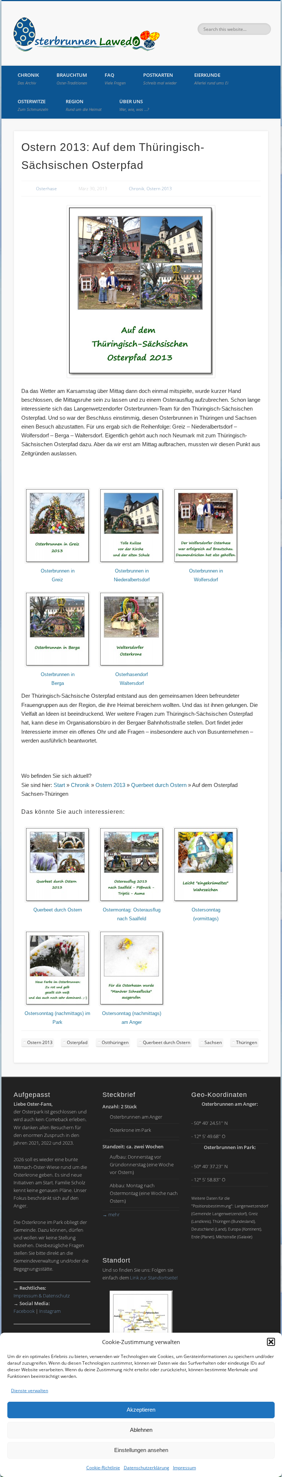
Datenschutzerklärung (146, 1468)
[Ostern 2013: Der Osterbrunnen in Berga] (57, 665)
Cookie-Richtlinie (103, 1468)
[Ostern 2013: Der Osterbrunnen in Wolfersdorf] (205, 561)
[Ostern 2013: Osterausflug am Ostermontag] (131, 900)
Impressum (184, 1468)
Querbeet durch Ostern (159, 785)
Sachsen (213, 1042)
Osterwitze (33, 105)
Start (59, 785)
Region (84, 105)
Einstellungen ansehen (141, 1450)
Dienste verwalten (29, 1390)
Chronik (28, 79)
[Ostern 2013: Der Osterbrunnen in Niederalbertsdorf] (131, 561)
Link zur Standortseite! (154, 1277)
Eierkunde (211, 79)
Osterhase (46, 188)
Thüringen (246, 1042)
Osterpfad (77, 1042)
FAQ (115, 79)
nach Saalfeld (131, 918)
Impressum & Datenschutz (42, 1295)
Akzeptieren (141, 1409)
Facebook (24, 1311)
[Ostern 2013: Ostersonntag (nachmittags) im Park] (57, 1004)
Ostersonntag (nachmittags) (131, 1013)
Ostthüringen (115, 1042)
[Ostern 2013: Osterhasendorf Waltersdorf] (131, 665)
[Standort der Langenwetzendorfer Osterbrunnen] (141, 1327)
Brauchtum (72, 79)
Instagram (50, 1311)
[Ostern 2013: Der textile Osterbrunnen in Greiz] (57, 561)
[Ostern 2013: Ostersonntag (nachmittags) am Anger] (131, 1004)
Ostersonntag (206, 910)
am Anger (132, 1022)
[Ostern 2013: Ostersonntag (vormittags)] (205, 900)
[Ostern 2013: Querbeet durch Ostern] (57, 900)
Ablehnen (141, 1430)
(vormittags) (205, 918)
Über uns (134, 105)
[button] (271, 1342)
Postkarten (160, 79)
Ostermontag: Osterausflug (131, 910)
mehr (111, 1214)
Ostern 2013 (159, 188)
